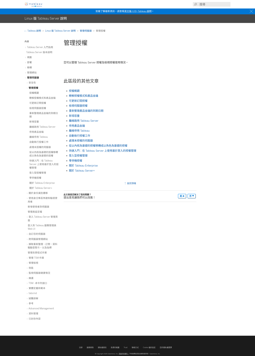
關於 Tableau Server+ (82, 170)
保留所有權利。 (124, 354)
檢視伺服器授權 (78, 105)
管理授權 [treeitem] (33, 87)
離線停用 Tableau (79, 130)
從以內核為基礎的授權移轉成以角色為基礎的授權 (98, 145)
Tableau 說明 (34, 30)
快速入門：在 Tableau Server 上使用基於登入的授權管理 (102, 150)
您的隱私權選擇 (166, 347)
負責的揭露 (115, 347)
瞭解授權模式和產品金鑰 (83, 95)
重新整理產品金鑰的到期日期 (86, 110)
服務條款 (90, 347)
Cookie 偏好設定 (149, 347)
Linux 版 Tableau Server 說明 (60, 30)
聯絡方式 (135, 347)
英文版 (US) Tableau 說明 (138, 11)
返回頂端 (131, 183)
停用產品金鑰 (77, 125)
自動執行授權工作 (79, 135)
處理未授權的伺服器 (81, 140)
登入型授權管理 (78, 155)
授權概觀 (74, 90)
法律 (80, 347)
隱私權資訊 (102, 347)
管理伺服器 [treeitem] (33, 77)
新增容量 (74, 115)
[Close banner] (251, 11)
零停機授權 (75, 160)
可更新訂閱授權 (78, 100)
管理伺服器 (86, 30)
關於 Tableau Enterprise (83, 165)
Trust (126, 347)
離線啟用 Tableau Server (83, 120)
